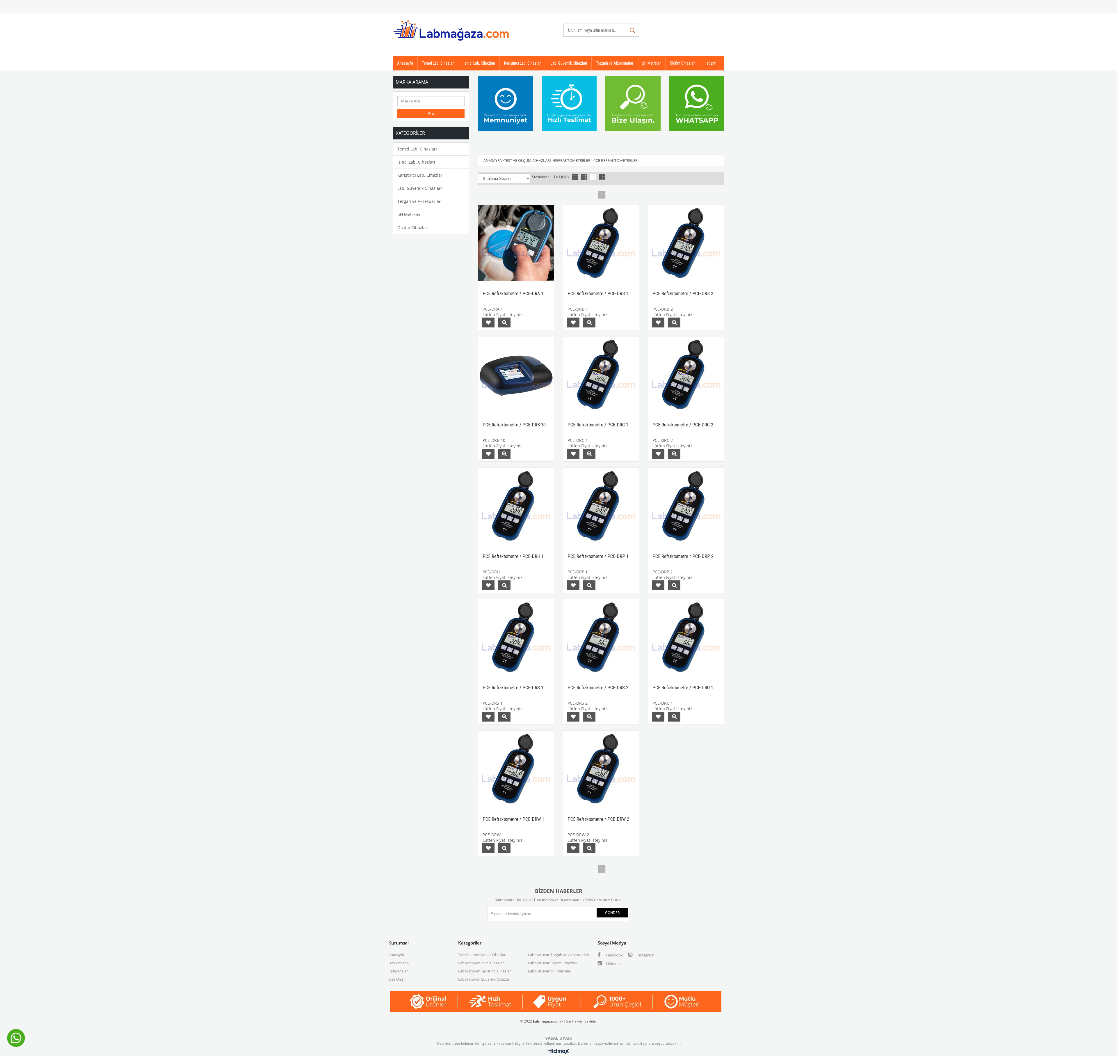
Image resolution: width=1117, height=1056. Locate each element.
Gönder (612, 912)
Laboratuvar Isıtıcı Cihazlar (481, 962)
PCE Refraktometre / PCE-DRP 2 (683, 556)
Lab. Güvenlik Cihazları (569, 63)
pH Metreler (651, 63)
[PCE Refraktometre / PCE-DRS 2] (601, 637)
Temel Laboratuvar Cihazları (482, 954)
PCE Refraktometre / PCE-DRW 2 (598, 819)
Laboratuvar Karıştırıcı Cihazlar (484, 971)
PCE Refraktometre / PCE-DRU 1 (682, 687)
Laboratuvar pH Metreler (549, 971)
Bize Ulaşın (397, 979)
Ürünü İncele (504, 322)
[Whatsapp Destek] (16, 1046)
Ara (431, 113)
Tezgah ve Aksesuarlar (614, 63)
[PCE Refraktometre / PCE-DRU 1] (686, 637)
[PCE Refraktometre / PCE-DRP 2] (686, 505)
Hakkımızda (398, 962)
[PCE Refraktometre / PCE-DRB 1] (601, 243)
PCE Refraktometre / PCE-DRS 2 (598, 687)
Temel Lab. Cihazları (438, 63)
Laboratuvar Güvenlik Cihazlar (484, 979)
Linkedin (613, 963)
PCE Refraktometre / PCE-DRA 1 (513, 293)
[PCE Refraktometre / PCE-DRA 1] (516, 243)
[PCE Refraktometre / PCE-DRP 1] (601, 505)
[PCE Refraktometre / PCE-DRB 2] (686, 243)
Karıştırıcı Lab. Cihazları (523, 63)
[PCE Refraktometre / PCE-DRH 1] (516, 505)
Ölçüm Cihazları (683, 63)
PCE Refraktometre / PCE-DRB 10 (514, 425)
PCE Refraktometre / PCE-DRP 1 (598, 556)
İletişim (710, 63)
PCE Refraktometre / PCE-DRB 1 (598, 293)
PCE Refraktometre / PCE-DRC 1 (598, 425)
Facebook (614, 955)
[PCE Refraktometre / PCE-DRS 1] (516, 637)
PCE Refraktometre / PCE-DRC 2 (682, 425)
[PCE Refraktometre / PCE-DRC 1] (601, 374)
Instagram (645, 955)
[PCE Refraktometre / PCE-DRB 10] (516, 374)
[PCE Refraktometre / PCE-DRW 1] (516, 768)
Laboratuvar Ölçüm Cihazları (552, 962)
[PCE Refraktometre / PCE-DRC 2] (686, 374)
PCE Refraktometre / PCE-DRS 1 (513, 687)
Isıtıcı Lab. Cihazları (479, 63)
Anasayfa (405, 63)
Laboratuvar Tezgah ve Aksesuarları (558, 954)
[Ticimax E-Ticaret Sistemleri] (558, 1052)
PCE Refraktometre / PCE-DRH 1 (513, 556)
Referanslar (398, 971)
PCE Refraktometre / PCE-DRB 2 (682, 293)
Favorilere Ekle (488, 322)
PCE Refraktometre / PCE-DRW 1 (513, 819)
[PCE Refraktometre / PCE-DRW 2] (601, 768)
